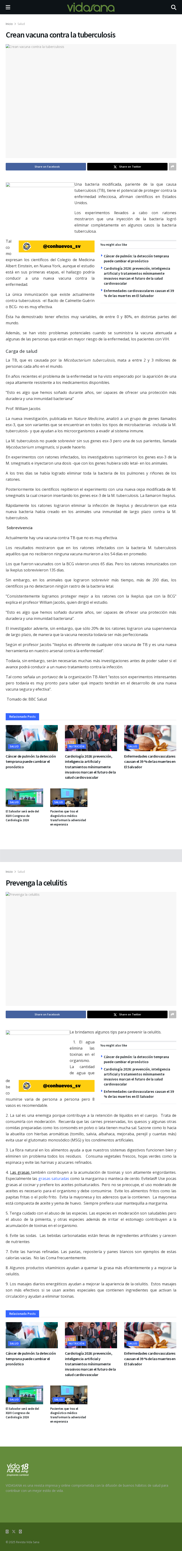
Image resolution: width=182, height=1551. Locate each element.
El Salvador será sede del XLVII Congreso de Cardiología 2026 (22, 815)
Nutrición (76, 746)
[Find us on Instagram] (20, 1531)
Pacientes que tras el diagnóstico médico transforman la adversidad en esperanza (68, 817)
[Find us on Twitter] (14, 1531)
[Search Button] (173, 7)
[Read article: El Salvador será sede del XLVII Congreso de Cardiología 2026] (24, 797)
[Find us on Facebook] (7, 1531)
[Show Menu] (8, 7)
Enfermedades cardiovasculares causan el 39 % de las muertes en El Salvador (150, 761)
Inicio (9, 24)
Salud (21, 24)
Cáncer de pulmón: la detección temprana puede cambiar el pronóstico (31, 761)
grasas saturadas (53, 1178)
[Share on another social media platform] (172, 166)
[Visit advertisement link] (57, 246)
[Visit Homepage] (90, 7)
